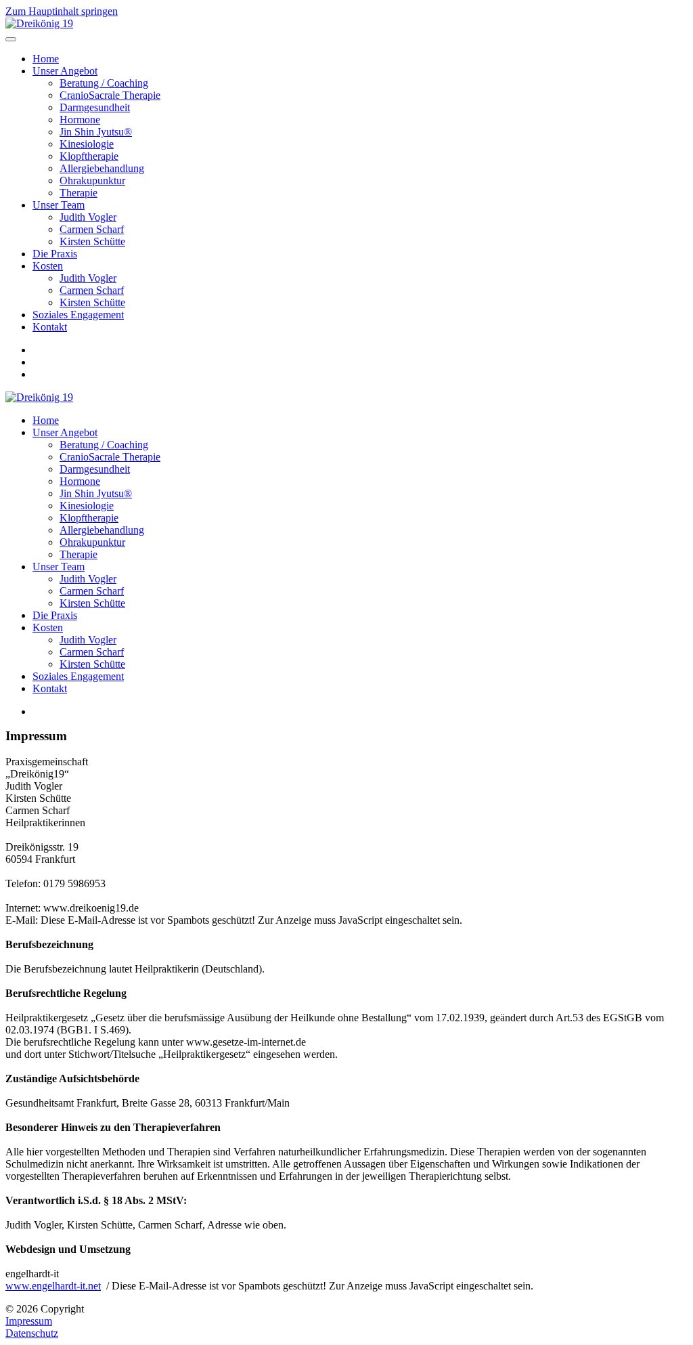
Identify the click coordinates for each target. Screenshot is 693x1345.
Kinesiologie (87, 144)
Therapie (78, 192)
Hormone (80, 119)
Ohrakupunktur (92, 180)
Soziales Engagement (78, 314)
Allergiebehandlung (102, 168)
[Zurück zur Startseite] (39, 23)
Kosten (47, 266)
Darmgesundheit (95, 107)
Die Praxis (54, 253)
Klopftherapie (89, 156)
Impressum (28, 1321)
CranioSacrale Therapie (110, 95)
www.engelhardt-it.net (53, 1285)
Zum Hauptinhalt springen (61, 11)
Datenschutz (31, 1333)
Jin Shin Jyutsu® (96, 131)
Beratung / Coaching (104, 83)
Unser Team (58, 205)
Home (45, 58)
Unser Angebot (64, 71)
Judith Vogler (88, 217)
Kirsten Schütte (92, 241)
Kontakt (49, 327)
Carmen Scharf (92, 229)
